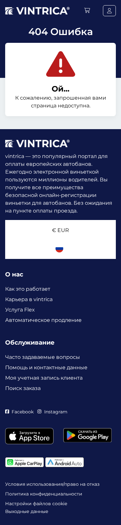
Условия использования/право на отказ (52, 484)
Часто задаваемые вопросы (42, 357)
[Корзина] (87, 10)
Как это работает (27, 289)
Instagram (55, 412)
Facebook (23, 412)
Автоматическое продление (43, 320)
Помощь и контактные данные (46, 367)
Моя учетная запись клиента (44, 378)
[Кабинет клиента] (109, 10)
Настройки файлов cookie (36, 504)
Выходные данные (26, 511)
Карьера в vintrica (29, 299)
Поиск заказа (23, 388)
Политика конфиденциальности (43, 494)
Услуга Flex (20, 310)
